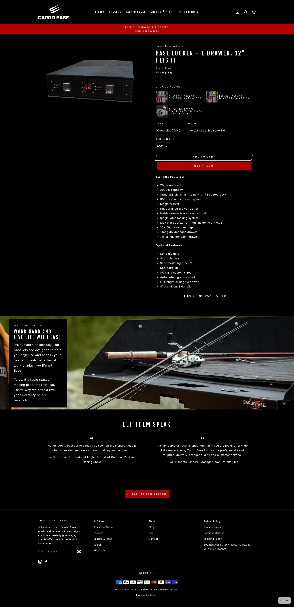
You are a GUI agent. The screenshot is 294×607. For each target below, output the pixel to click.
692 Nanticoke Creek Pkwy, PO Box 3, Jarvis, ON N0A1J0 (227, 546)
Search (98, 544)
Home (159, 46)
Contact (153, 538)
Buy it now (204, 166)
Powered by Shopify (147, 595)
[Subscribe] (79, 551)
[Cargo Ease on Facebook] (46, 562)
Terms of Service (214, 533)
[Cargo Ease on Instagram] (40, 562)
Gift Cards (100, 550)
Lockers (115, 11)
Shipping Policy (213, 538)
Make (160, 123)
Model (193, 123)
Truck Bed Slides (103, 527)
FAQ (151, 533)
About (152, 521)
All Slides (99, 521)
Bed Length (165, 139)
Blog (151, 527)
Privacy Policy (212, 527)
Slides (100, 11)
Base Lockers (173, 46)
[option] (147, 29)
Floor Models (189, 11)
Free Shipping (164, 72)
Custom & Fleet (162, 11)
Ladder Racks (136, 11)
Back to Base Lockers (149, 494)
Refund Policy (212, 521)
